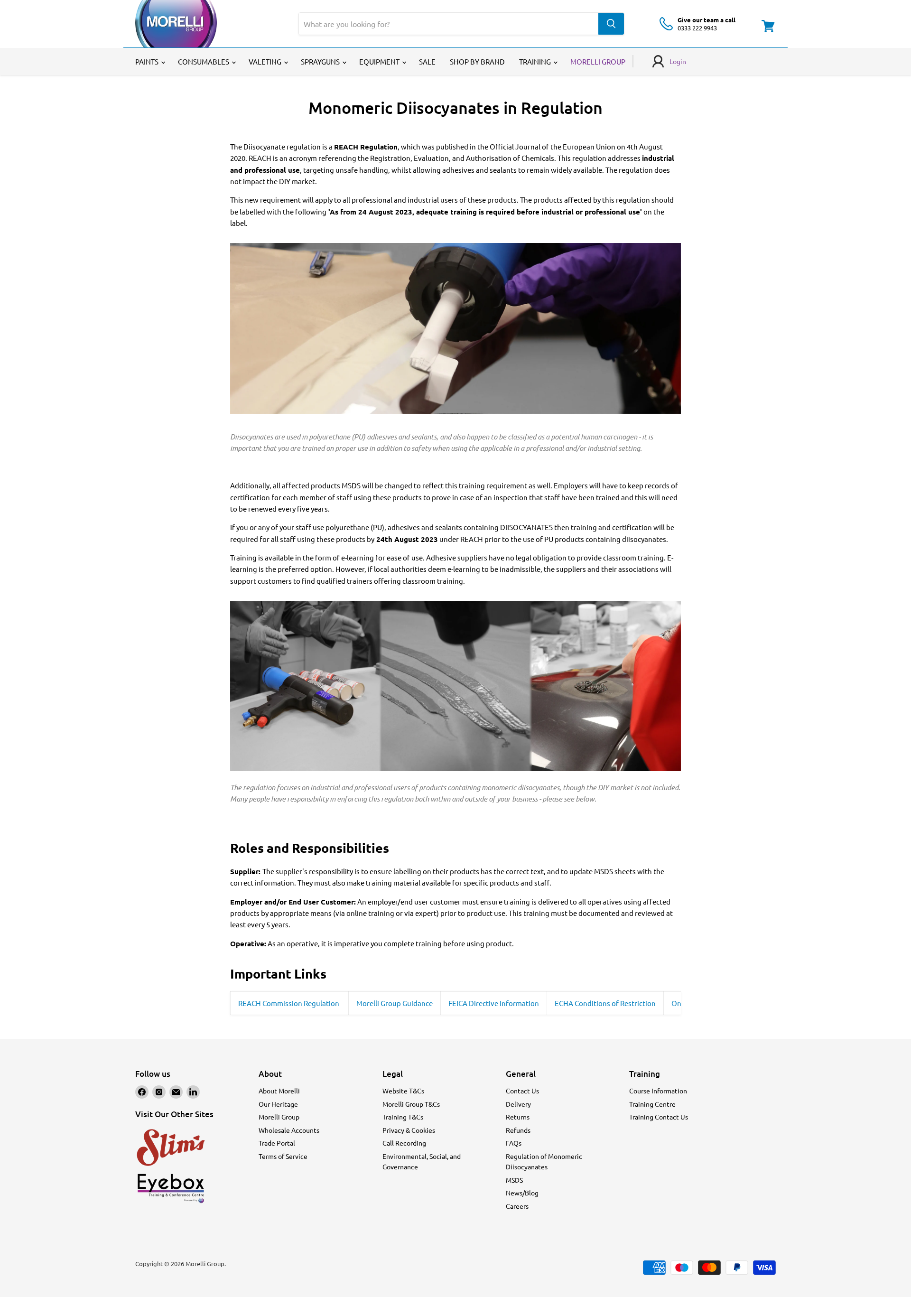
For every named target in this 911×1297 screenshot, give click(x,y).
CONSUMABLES (204, 61)
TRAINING (535, 61)
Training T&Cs (402, 1116)
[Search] (611, 24)
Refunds (518, 1130)
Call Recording (404, 1142)
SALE (427, 61)
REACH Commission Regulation (289, 1003)
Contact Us (522, 1090)
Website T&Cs (403, 1090)
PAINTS (147, 61)
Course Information (658, 1090)
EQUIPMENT (380, 61)
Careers (517, 1206)
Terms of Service (283, 1156)
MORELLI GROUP (597, 61)
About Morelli (279, 1090)
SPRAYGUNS (321, 61)
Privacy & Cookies (408, 1130)
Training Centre (652, 1104)
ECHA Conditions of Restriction (605, 1003)
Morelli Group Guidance (394, 1003)
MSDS (514, 1180)
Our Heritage (278, 1104)
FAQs (513, 1142)
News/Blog (522, 1192)
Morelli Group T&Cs (411, 1104)
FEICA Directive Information (493, 1003)
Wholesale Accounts (289, 1130)
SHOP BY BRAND (477, 61)
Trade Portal (277, 1142)
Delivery (518, 1104)
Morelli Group (279, 1116)
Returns (518, 1116)
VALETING (266, 61)
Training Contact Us (658, 1116)
